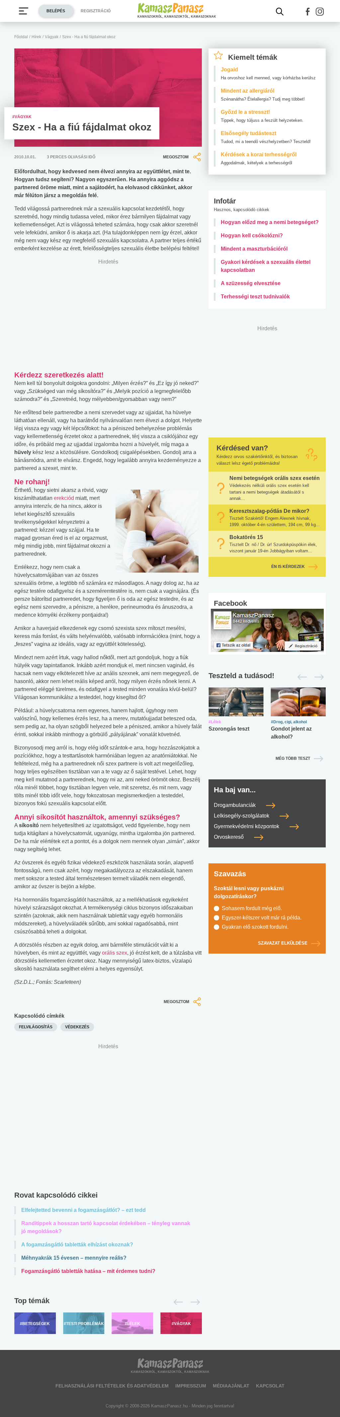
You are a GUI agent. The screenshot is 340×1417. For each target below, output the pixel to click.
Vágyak (51, 37)
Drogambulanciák (235, 805)
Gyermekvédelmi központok (247, 826)
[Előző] (176, 1302)
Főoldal (21, 37)
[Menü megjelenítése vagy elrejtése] (23, 11)
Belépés (55, 11)
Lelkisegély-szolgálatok (242, 816)
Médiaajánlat (231, 1385)
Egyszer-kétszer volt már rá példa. (261, 917)
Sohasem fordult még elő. (252, 908)
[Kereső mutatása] (280, 11)
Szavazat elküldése (282, 943)
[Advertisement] (108, 1112)
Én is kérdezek (288, 566)
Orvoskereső (229, 837)
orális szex (114, 953)
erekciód (64, 498)
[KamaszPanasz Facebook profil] (267, 630)
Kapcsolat (270, 1385)
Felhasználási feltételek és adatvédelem (112, 1385)
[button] (308, 11)
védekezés (77, 1027)
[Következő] (193, 1302)
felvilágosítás (35, 1027)
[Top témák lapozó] (108, 1302)
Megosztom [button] (176, 157)
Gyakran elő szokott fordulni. (255, 927)
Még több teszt (293, 758)
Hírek (36, 37)
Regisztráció (96, 11)
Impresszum (190, 1385)
